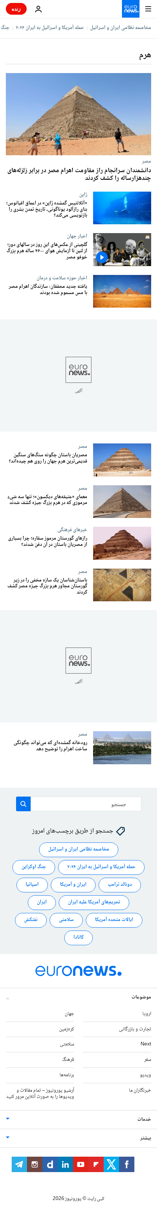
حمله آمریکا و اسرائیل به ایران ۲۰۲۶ (50, 27)
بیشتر (145, 1138)
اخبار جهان (77, 236)
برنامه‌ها (67, 1075)
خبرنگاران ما (140, 1090)
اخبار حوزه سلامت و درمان (62, 278)
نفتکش (31, 920)
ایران (42, 902)
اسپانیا (32, 885)
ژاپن (83, 194)
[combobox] (78, 804)
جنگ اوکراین (34, 867)
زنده (16, 9)
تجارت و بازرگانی (135, 1029)
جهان (69, 1013)
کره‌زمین (66, 1029)
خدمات (144, 1119)
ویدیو (145, 1075)
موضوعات (141, 997)
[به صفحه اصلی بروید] (130, 9)
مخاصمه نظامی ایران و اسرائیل (120, 27)
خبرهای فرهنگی (72, 530)
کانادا (78, 937)
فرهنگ (68, 1059)
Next (146, 1044)
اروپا (146, 1013)
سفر (147, 1059)
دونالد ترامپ (120, 885)
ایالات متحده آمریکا (114, 920)
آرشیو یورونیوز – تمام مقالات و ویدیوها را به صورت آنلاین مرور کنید (40, 1093)
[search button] (23, 804)
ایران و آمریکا (73, 885)
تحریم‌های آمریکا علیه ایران (94, 902)
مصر (146, 161)
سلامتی (66, 920)
